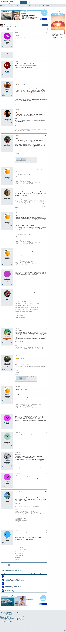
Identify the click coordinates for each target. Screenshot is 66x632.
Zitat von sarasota (20, 358)
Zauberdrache (18, 454)
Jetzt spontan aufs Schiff (9, 590)
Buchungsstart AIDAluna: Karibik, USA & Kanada (14, 586)
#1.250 (46, 270)
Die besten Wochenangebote (10, 575)
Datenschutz (18, 617)
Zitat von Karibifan (20, 112)
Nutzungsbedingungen (20, 616)
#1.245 (46, 135)
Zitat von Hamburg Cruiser (22, 389)
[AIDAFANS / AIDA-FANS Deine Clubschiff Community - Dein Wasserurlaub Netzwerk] (7, 2)
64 (9, 28)
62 (5, 28)
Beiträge (3, 46)
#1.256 (46, 432)
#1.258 (46, 473)
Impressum (18, 618)
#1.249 (46, 248)
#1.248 (46, 212)
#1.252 (46, 328)
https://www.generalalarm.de (36, 128)
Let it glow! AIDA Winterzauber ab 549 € (13, 579)
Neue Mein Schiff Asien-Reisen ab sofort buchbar (14, 583)
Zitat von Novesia (20, 35)
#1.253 (46, 355)
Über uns (18, 614)
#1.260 (46, 530)
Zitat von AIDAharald (21, 84)
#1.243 (46, 81)
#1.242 (46, 61)
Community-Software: (33, 629)
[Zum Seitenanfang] (64, 630)
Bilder (3, 183)
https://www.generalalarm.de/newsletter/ (22, 129)
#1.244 (46, 109)
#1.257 (46, 452)
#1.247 (46, 188)
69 (13, 28)
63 (7, 28)
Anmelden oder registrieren (57, 2)
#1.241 (46, 32)
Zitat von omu (19, 215)
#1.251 (46, 289)
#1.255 (46, 414)
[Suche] (64, 2)
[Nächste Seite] (15, 29)
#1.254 (46, 386)
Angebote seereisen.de (20, 576)
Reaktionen (3, 45)
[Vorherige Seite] (1, 29)
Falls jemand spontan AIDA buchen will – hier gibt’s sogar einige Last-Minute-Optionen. (30, 55)
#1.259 (46, 491)
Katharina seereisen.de (8, 576)
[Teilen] (47, 29)
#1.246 (46, 167)
